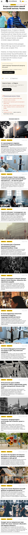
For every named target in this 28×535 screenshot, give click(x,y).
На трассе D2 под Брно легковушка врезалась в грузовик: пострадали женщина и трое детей (12, 456)
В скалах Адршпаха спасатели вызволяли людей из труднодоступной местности (11, 315)
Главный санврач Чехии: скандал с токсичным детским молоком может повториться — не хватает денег (13, 178)
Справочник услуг (8, 112)
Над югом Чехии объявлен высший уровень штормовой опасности (13, 489)
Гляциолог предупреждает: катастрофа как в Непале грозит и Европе (12, 421)
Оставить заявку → (8, 72)
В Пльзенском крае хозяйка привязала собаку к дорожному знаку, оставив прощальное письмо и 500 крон (14, 385)
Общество (13, 4)
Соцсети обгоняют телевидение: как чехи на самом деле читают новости (13, 213)
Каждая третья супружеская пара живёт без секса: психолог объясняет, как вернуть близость (14, 523)
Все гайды (6, 110)
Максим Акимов (23, 4)
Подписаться (7, 89)
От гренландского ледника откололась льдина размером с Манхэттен (11, 144)
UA (26, 1)
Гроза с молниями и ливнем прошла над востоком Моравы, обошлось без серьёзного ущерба (13, 280)
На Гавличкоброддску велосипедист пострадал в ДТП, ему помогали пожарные (13, 350)
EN (24, 1)
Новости (3, 140)
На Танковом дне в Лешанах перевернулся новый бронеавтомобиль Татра (10, 246)
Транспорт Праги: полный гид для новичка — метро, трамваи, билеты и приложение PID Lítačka (14, 107)
